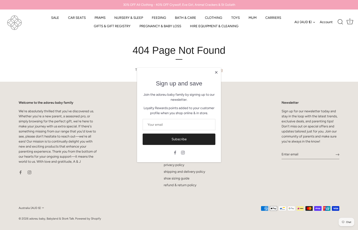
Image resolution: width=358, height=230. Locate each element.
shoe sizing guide (176, 178)
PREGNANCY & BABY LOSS (160, 26)
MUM (253, 18)
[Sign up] (337, 154)
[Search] (340, 22)
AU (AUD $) (303, 22)
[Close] (216, 72)
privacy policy (174, 165)
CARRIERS (273, 18)
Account (326, 22)
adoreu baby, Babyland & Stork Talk (51, 218)
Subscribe (179, 139)
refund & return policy (180, 185)
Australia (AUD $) (30, 208)
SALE (55, 18)
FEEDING (159, 18)
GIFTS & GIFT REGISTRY (112, 26)
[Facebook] (175, 152)
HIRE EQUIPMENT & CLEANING (214, 26)
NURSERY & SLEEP (128, 18)
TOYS (235, 18)
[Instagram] (183, 152)
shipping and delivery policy (184, 172)
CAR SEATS (77, 18)
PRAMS (100, 18)
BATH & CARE (185, 18)
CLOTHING (213, 18)
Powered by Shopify (88, 218)
